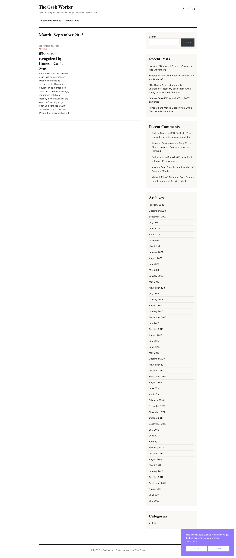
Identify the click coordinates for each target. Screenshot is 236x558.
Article (43, 49)
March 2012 (155, 465)
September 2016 (157, 317)
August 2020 (155, 258)
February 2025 (156, 204)
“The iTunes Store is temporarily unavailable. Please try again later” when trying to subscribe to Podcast (170, 89)
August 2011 (155, 489)
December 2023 (157, 210)
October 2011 (156, 477)
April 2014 (154, 394)
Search (152, 36)
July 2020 (154, 264)
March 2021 (155, 246)
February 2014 (156, 400)
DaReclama (157, 157)
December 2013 (157, 406)
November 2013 (157, 412)
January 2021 (156, 252)
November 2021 (157, 240)
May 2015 (154, 352)
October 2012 (156, 453)
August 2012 (155, 459)
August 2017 (155, 305)
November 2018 (157, 287)
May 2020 (154, 270)
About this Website (51, 20)
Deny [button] (196, 549)
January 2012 (156, 471)
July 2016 (154, 323)
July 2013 (154, 429)
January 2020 (156, 275)
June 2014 (154, 388)
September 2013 (157, 424)
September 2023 (157, 216)
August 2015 (155, 335)
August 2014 (155, 382)
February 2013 (156, 447)
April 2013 (154, 441)
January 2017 (156, 311)
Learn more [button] (191, 541)
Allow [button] (218, 549)
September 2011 (157, 483)
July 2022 (154, 222)
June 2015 (154, 347)
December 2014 (157, 358)
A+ (188, 9)
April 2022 (154, 234)
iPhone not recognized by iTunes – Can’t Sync (51, 61)
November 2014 (157, 364)
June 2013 (154, 435)
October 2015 (156, 329)
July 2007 (154, 500)
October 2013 (156, 418)
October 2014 (156, 370)
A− (184, 9)
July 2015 (154, 341)
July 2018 (154, 293)
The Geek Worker (56, 6)
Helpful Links (72, 20)
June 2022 (154, 228)
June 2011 (154, 494)
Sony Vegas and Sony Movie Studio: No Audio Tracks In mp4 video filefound (171, 147)
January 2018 (156, 299)
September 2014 (157, 376)
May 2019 (154, 281)
